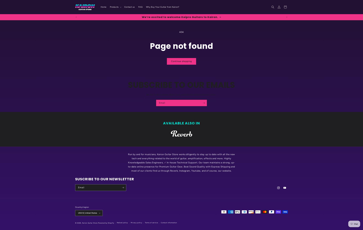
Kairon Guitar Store (90, 223)
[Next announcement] (287, 17)
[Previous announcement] (76, 17)
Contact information (169, 223)
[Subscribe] (204, 103)
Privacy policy (136, 223)
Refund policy (122, 223)
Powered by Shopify (106, 223)
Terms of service (151, 223)
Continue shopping (181, 61)
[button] (115, 7)
